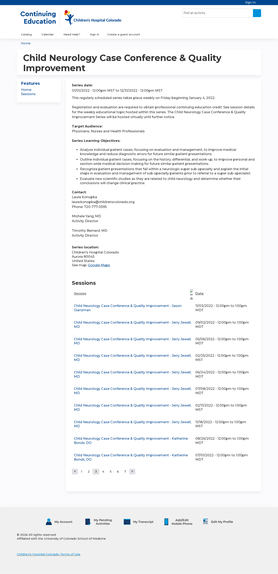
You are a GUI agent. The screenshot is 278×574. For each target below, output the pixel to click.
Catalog (26, 34)
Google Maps (99, 265)
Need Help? (71, 34)
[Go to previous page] (75, 471)
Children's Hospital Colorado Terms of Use (48, 554)
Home (26, 43)
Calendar (48, 34)
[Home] (75, 17)
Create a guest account (123, 34)
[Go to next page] (132, 471)
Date (199, 294)
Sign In (250, 2)
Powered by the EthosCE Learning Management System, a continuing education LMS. (246, 567)
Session (80, 294)
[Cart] (260, 4)
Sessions (28, 94)
